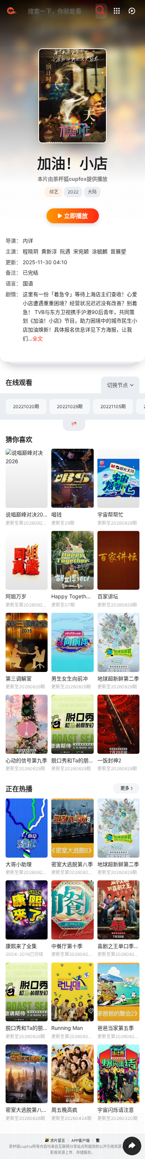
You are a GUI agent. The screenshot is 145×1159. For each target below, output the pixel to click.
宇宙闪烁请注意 (115, 1110)
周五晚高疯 (64, 1110)
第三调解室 (19, 678)
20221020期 (26, 406)
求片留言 (57, 1140)
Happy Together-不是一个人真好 (72, 596)
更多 (124, 788)
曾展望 (118, 251)
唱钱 (56, 514)
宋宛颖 (81, 251)
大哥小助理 (19, 864)
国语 (28, 283)
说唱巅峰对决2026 (27, 514)
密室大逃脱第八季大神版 (27, 1110)
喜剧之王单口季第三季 (118, 946)
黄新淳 (49, 251)
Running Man (67, 1028)
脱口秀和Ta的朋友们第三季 (72, 760)
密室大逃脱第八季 (72, 864)
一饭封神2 (109, 760)
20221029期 (70, 406)
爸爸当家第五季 (115, 1028)
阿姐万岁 (16, 596)
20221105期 (113, 406)
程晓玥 (30, 251)
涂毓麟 (99, 251)
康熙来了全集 (21, 946)
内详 (28, 240)
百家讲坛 (107, 596)
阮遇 (65, 251)
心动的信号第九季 (26, 760)
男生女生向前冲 (69, 678)
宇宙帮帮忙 (110, 514)
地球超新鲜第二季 (118, 678)
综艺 (53, 192)
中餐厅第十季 (67, 946)
